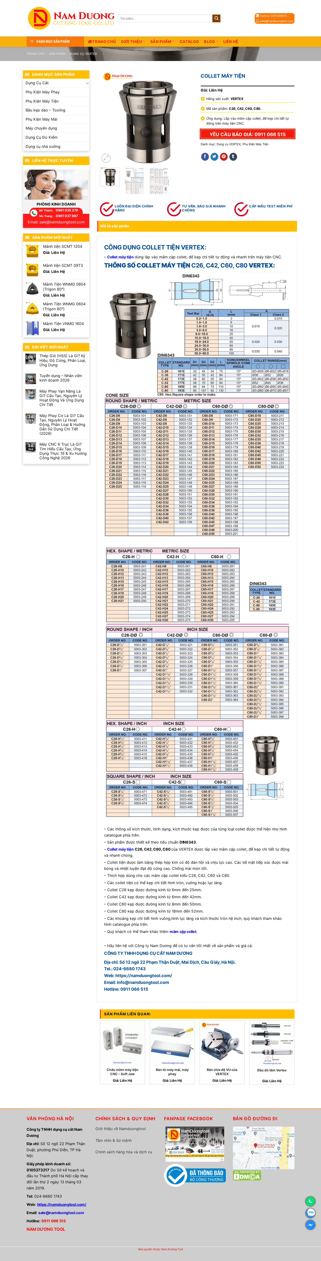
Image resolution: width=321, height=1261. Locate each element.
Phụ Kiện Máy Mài (41, 119)
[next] (186, 117)
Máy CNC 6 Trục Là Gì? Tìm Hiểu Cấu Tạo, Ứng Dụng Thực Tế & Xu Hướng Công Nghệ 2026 (63, 451)
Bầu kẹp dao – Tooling (45, 110)
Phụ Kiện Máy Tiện (255, 144)
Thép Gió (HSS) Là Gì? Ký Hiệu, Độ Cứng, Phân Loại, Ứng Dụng (62, 360)
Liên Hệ (230, 41)
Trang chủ (104, 41)
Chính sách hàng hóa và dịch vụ (123, 1152)
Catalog (189, 41)
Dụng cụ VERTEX (83, 54)
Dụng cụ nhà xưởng (43, 146)
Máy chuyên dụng (41, 128)
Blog (209, 41)
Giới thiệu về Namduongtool (120, 1128)
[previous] (107, 117)
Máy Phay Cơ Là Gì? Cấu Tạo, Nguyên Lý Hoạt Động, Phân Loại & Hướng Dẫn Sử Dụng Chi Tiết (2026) (62, 424)
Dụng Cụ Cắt (37, 82)
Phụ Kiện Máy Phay (43, 92)
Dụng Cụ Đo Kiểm (42, 137)
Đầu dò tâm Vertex (271, 1070)
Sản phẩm (161, 41)
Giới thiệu (131, 41)
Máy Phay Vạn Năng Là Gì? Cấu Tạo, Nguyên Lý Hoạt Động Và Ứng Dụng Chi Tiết (61, 398)
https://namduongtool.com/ (61, 1204)
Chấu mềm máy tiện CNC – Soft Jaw (122, 1072)
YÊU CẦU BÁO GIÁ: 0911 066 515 (248, 134)
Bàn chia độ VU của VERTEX (222, 1072)
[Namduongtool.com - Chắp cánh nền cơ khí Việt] (72, 18)
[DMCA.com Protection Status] (247, 1175)
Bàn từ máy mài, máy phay (172, 1072)
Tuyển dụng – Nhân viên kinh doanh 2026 (60, 378)
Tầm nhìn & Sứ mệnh (113, 1140)
